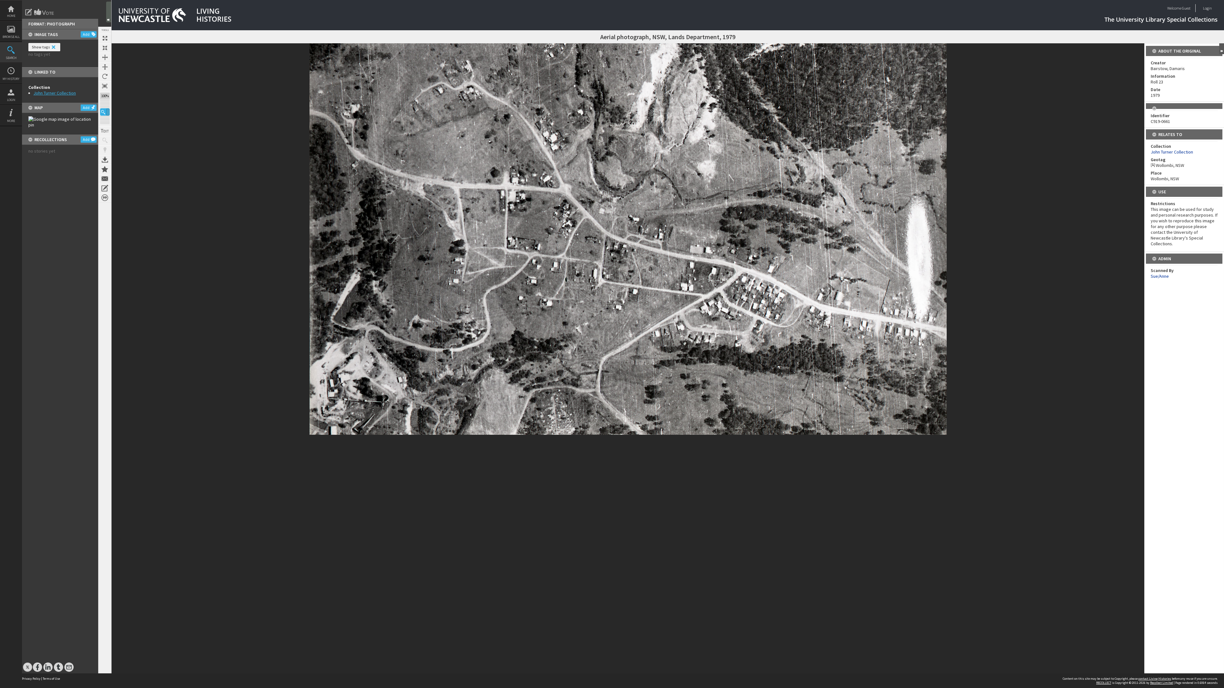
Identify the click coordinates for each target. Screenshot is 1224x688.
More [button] (11, 121)
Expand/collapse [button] (1221, 48)
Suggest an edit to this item (28, 12)
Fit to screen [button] (104, 48)
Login (11, 100)
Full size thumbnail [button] (104, 38)
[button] (105, 112)
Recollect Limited (1161, 683)
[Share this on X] (27, 664)
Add (86, 34)
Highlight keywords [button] (104, 150)
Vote (44, 12)
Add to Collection (104, 169)
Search (11, 58)
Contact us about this (104, 178)
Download (104, 159)
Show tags (41, 47)
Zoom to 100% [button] (104, 86)
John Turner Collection (54, 93)
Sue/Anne (1160, 276)
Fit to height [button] (104, 67)
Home (11, 16)
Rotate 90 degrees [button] (104, 76)
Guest (1186, 8)
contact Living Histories (1154, 679)
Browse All (11, 37)
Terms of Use (51, 679)
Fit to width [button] (104, 57)
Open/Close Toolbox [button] (108, 12)
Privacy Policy (31, 679)
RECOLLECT (1103, 683)
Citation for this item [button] (104, 198)
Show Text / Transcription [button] (104, 131)
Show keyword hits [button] (104, 140)
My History (11, 79)
